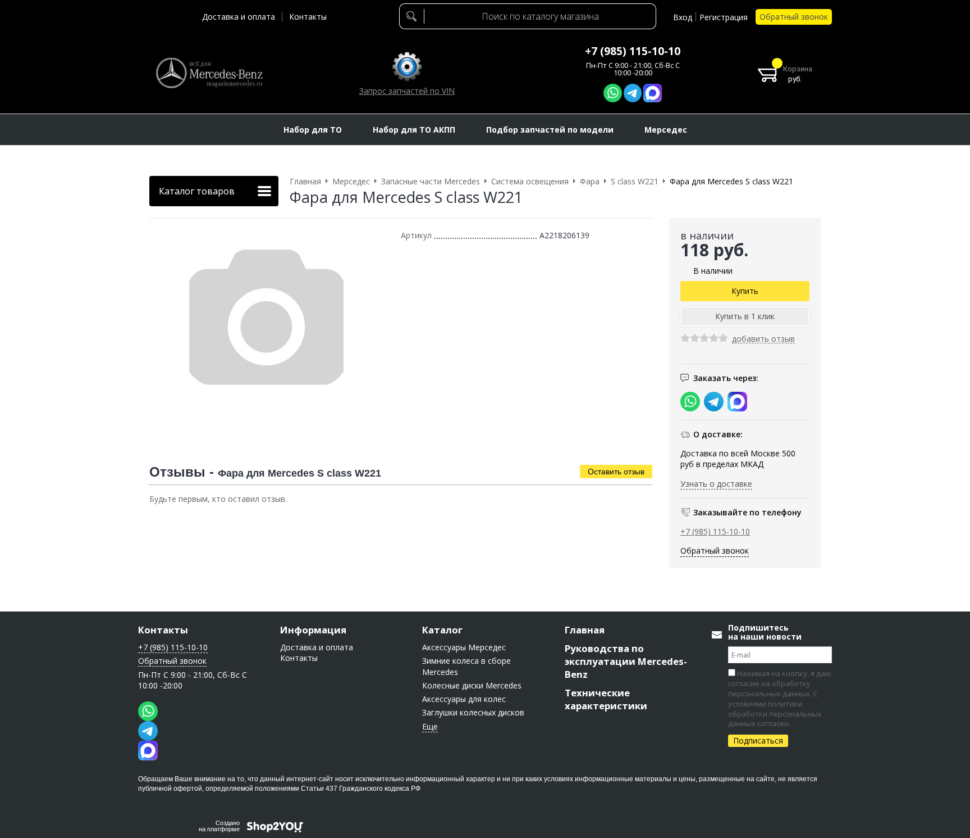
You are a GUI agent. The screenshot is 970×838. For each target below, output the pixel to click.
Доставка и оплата (238, 16)
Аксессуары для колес (464, 699)
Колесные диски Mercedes (471, 685)
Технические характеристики (606, 699)
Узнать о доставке (716, 483)
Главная (585, 629)
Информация (313, 629)
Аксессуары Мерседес (464, 647)
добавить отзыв (763, 339)
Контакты (308, 16)
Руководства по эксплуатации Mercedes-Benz (626, 661)
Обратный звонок (793, 16)
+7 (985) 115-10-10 (632, 51)
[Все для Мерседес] (209, 73)
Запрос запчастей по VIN (407, 90)
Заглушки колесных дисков (473, 712)
